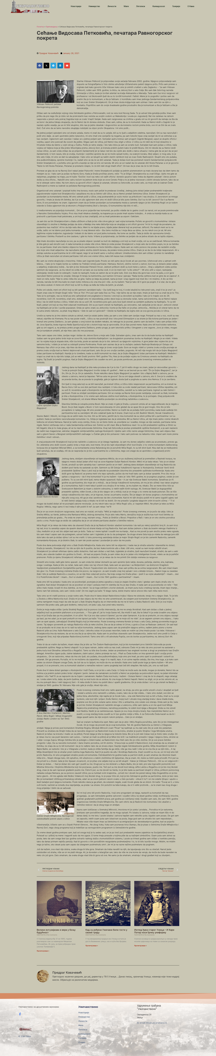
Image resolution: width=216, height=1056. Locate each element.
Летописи (140, 6)
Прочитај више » (43, 951)
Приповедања (52, 27)
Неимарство (94, 6)
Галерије (176, 6)
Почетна (40, 27)
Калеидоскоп (158, 6)
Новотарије (76, 6)
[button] (39, 65)
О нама (191, 6)
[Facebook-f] (19, 1014)
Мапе (126, 6)
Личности (112, 6)
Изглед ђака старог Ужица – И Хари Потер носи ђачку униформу (154, 931)
